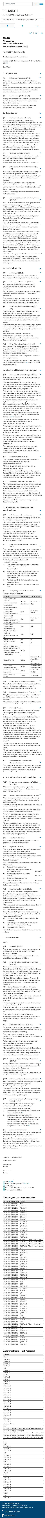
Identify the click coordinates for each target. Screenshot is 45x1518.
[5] (29, 1125)
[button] (2, 1511)
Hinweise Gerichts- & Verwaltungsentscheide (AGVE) (17, 1507)
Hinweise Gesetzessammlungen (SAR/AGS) (14, 1505)
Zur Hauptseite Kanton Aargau (10, 1503)
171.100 (26, 1183)
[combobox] (22, 20)
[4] (22, 1112)
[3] (12, 416)
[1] (6, 62)
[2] (26, 362)
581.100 (10, 1181)
